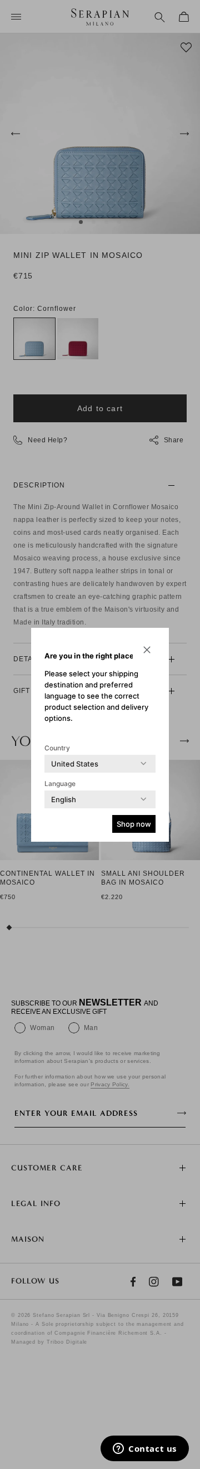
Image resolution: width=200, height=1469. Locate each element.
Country (57, 748)
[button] (147, 650)
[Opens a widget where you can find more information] (145, 1449)
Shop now (134, 823)
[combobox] (74, 763)
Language (60, 783)
